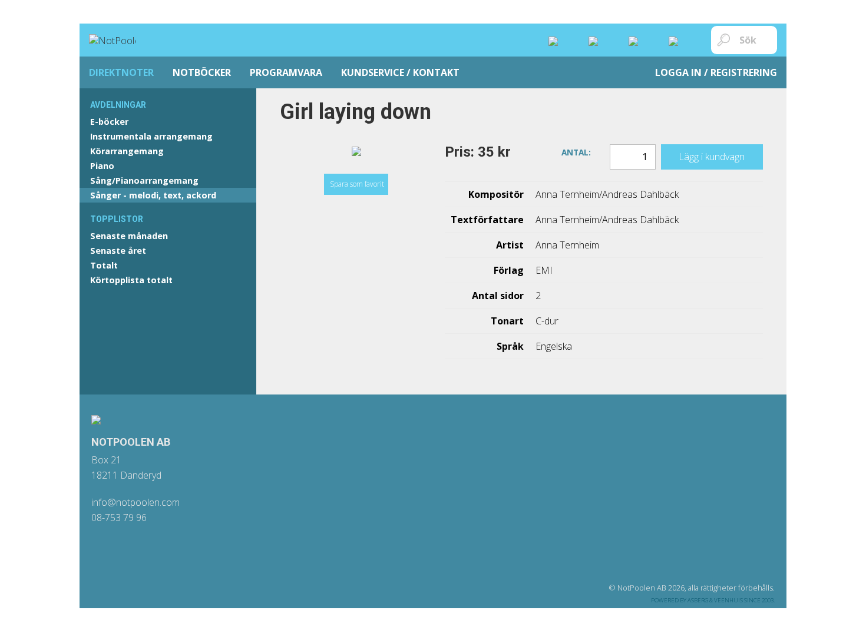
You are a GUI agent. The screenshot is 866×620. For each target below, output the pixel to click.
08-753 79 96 (119, 517)
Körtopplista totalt (131, 280)
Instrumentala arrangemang (151, 136)
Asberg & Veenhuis (715, 600)
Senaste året (118, 250)
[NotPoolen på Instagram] (562, 40)
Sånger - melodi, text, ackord (153, 195)
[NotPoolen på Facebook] (603, 40)
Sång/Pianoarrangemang (144, 180)
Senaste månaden (129, 235)
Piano (102, 165)
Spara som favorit (357, 184)
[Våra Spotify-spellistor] (683, 40)
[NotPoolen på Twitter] (643, 40)
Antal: (576, 151)
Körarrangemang (127, 151)
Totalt (104, 265)
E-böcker (109, 121)
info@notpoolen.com (135, 502)
